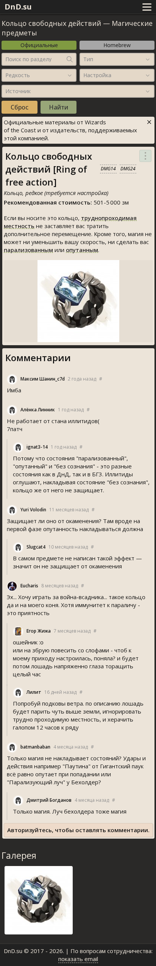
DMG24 (128, 168)
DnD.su (18, 7)
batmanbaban (35, 747)
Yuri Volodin (33, 509)
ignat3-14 (37, 447)
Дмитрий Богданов (49, 800)
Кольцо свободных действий (51, 23)
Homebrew (117, 45)
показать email (78, 959)
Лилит (34, 692)
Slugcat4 (36, 547)
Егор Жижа (39, 631)
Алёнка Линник (37, 409)
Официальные (39, 45)
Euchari (29, 585)
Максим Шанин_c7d (42, 379)
